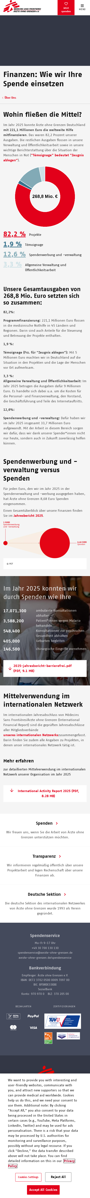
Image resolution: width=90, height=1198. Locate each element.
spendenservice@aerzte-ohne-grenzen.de (45, 952)
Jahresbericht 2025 (28, 515)
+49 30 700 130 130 (45, 948)
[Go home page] (22, 6)
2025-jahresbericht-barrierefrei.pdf (42, 668)
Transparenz (44, 856)
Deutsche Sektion (44, 894)
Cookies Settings (28, 1177)
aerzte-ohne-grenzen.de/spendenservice (45, 957)
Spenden (44, 823)
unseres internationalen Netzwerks (30, 735)
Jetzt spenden (66, 10)
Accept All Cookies (43, 1189)
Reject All (58, 1177)
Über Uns (10, 97)
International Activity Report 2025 (48, 793)
